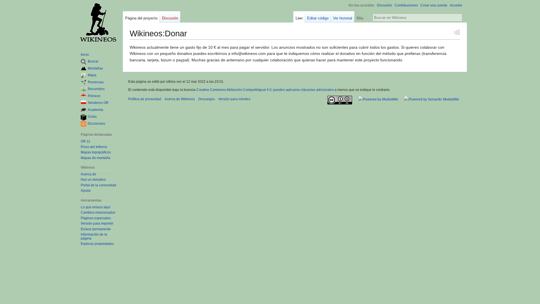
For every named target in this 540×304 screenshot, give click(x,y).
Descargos (206, 99)
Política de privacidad (144, 99)
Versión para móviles (234, 99)
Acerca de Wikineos (180, 99)
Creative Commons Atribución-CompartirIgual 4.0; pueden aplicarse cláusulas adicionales (265, 90)
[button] (362, 17)
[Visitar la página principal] (97, 22)
